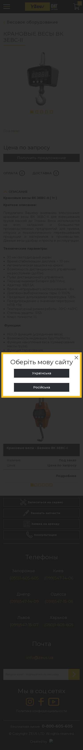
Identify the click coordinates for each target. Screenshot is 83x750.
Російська (41, 387)
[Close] (76, 357)
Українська (41, 373)
